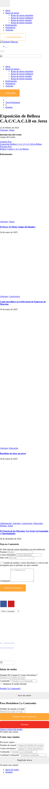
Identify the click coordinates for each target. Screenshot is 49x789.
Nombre (3, 552)
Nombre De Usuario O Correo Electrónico (18, 675)
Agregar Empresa (13, 37)
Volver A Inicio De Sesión (11, 729)
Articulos (9, 30)
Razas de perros (12, 13)
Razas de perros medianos (22, 18)
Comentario (5, 581)
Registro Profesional (8, 644)
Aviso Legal (5, 628)
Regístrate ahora (24, 760)
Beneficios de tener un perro (13, 453)
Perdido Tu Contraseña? (10, 688)
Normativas (10, 27)
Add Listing (10, 93)
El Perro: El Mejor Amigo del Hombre (17, 227)
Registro (9, 107)
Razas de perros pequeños (22, 15)
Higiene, (4, 526)
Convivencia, (27, 523)
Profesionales (11, 25)
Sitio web (4, 558)
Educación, (38, 523)
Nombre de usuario (8, 745)
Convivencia (14, 296)
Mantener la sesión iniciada (15, 684)
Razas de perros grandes (21, 20)
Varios (11, 130)
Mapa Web (4, 633)
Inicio (7, 10)
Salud (10, 526)
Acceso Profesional (8, 649)
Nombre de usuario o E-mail (12, 709)
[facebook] (3, 604)
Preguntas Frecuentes (9, 652)
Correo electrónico (8, 555)
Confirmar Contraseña (9, 755)
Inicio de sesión (12, 769)
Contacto (4, 623)
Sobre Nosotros (6, 626)
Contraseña (5, 681)
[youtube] (11, 604)
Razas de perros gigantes (21, 22)
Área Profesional (12, 102)
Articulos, (4, 130)
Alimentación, (6, 523)
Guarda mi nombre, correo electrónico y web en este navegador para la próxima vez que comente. (24, 564)
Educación (13, 448)
